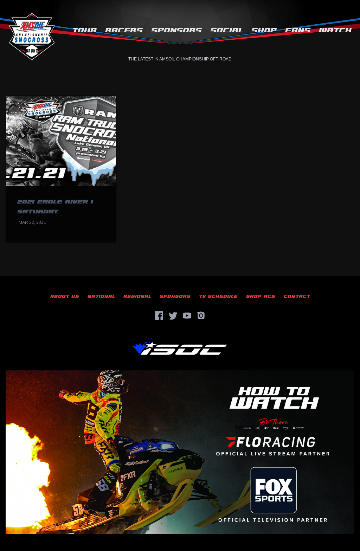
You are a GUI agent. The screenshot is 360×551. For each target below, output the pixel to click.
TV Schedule (218, 296)
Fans (297, 30)
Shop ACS (260, 296)
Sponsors (176, 30)
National (101, 296)
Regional (137, 296)
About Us (64, 296)
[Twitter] (173, 315)
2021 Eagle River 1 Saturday (55, 206)
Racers (124, 30)
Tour (84, 30)
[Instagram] (201, 315)
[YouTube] (187, 315)
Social (226, 30)
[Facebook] (159, 315)
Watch (335, 30)
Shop (264, 30)
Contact (297, 296)
